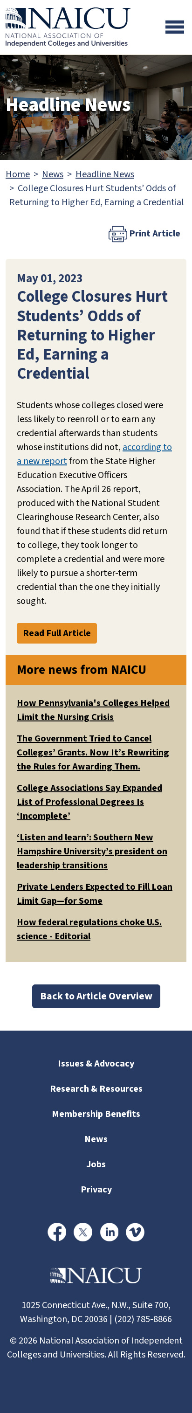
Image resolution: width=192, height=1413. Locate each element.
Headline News (104, 174)
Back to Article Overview (96, 996)
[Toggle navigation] (174, 27)
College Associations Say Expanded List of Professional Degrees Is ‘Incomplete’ (89, 802)
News (52, 174)
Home (18, 174)
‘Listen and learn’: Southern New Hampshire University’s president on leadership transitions (92, 851)
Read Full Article (57, 633)
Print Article (153, 233)
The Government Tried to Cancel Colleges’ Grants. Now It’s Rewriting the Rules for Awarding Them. (93, 752)
